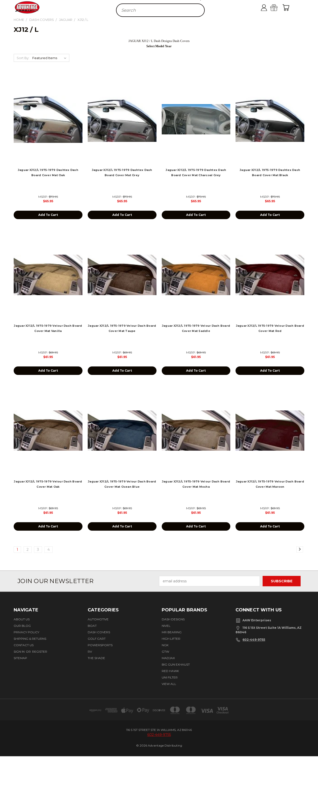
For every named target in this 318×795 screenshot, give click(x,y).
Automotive (98, 619)
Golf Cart (97, 638)
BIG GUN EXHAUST (176, 664)
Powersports (100, 645)
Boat (92, 626)
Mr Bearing (172, 632)
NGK (165, 645)
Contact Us (24, 645)
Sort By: (23, 58)
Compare (46, 123)
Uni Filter (170, 677)
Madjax (168, 658)
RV (90, 651)
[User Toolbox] (268, 7)
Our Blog (22, 626)
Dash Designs (173, 619)
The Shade (96, 658)
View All (169, 684)
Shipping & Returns (30, 638)
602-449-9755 (253, 639)
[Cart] (286, 7)
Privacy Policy (26, 632)
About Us (22, 619)
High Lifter (171, 638)
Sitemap (20, 658)
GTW (165, 651)
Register (39, 651)
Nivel (166, 626)
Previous (311, 776)
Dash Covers (99, 632)
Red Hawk (170, 671)
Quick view (48, 114)
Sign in (19, 651)
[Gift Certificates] (278, 7)
